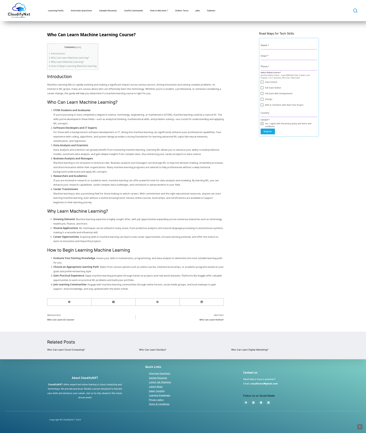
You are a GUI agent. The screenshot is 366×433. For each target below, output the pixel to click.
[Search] (355, 11)
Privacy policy (156, 400)
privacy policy (291, 123)
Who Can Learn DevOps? (152, 349)
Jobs (198, 10)
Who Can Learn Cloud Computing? (66, 349)
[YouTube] (268, 402)
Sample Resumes (108, 10)
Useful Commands (133, 10)
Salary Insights (157, 391)
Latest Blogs (156, 386)
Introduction (57, 53)
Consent (265, 120)
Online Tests (181, 10)
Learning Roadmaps (159, 395)
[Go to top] (359, 426)
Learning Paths (56, 10)
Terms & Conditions (159, 404)
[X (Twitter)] (114, 302)
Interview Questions (81, 10)
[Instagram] (261, 402)
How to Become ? (159, 10)
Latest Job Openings (160, 382)
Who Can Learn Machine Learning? (69, 57)
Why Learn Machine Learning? (66, 61)
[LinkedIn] (202, 302)
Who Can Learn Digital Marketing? (249, 349)
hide (78, 47)
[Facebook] (69, 302)
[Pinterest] (158, 302)
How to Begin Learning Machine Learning (73, 66)
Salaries (211, 10)
